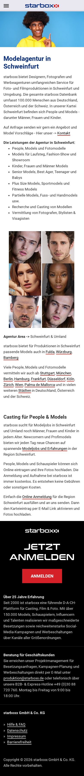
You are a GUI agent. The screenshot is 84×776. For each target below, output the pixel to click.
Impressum (16, 736)
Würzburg (64, 352)
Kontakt (63, 133)
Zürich (8, 385)
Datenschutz (17, 730)
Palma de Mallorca (40, 385)
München (63, 373)
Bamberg (11, 357)
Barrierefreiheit (19, 742)
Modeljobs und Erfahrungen (44, 448)
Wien (19, 385)
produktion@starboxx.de (23, 678)
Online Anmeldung (37, 497)
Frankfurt (38, 379)
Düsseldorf (56, 379)
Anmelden (42, 576)
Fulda (50, 352)
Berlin (8, 379)
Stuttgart (47, 373)
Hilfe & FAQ (16, 724)
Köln (70, 379)
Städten (24, 390)
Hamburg (22, 379)
